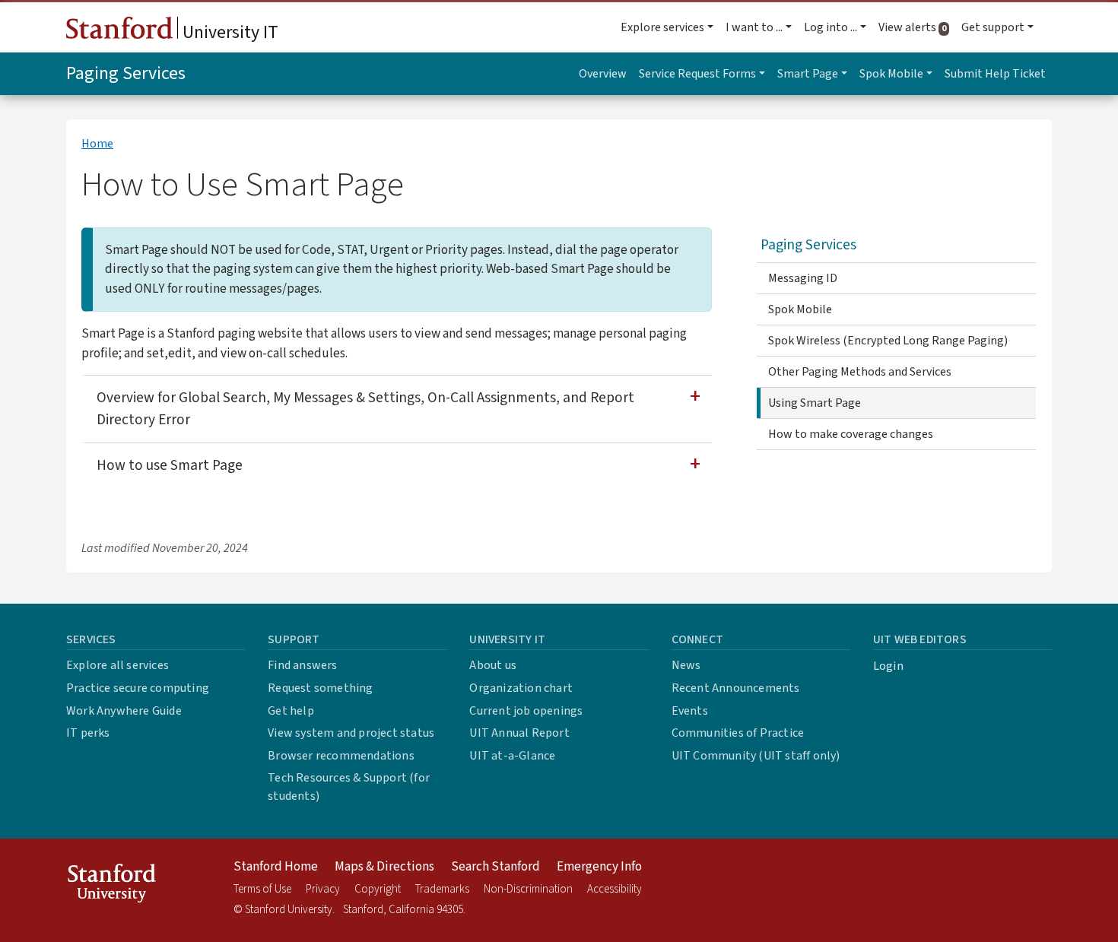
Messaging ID (802, 278)
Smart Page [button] (807, 73)
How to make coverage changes (850, 434)
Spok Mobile (800, 309)
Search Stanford (495, 867)
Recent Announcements (736, 688)
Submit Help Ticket (995, 73)
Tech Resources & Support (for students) (349, 786)
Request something (320, 688)
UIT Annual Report (519, 733)
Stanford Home (275, 867)
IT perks (88, 733)
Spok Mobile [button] (891, 73)
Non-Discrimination (528, 889)
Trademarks (442, 889)
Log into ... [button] (830, 27)
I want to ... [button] (754, 27)
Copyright (377, 889)
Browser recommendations (341, 755)
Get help (291, 711)
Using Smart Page (814, 403)
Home (97, 143)
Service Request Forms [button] (697, 73)
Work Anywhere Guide (124, 711)
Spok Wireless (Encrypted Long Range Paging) (888, 340)
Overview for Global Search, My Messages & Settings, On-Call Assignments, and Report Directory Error (365, 408)
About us (492, 665)
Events (690, 711)
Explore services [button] (662, 27)
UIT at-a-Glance (512, 755)
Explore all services (117, 665)
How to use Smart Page (170, 465)
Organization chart (521, 688)
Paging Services (126, 73)
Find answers (302, 665)
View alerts (916, 27)
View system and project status (351, 733)
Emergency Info (599, 867)
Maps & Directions (384, 867)
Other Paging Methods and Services (859, 371)
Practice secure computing (137, 688)
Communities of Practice (738, 733)
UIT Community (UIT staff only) (756, 755)
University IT (228, 32)
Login (888, 666)
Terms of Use (262, 889)
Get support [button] (992, 27)
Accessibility (614, 889)
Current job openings (526, 711)
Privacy (323, 889)
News (686, 665)
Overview (603, 73)
